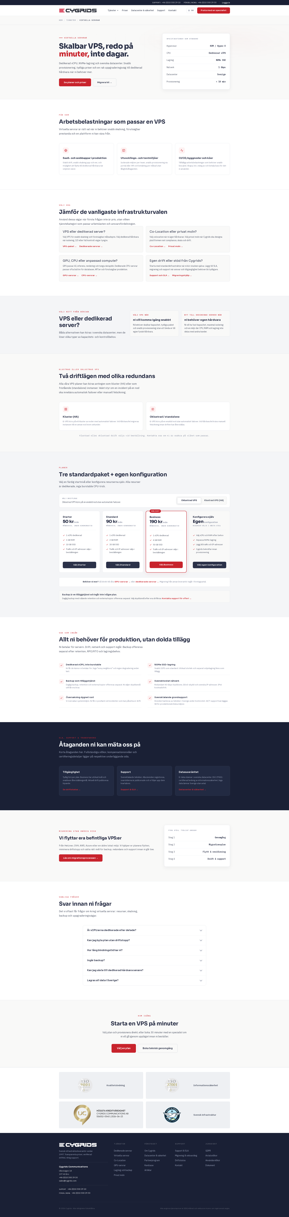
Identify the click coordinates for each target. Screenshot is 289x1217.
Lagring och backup (123, 1170)
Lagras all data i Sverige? (102, 980)
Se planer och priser (75, 82)
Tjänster (112, 10)
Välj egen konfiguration (209, 565)
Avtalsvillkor (211, 1155)
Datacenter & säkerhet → (192, 789)
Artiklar (148, 1170)
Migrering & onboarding (186, 1155)
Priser (125, 10)
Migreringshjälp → (182, 275)
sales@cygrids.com (67, 1181)
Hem (61, 20)
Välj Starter (79, 565)
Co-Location (120, 1160)
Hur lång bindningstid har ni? (105, 950)
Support (161, 10)
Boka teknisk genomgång (158, 1048)
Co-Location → (158, 246)
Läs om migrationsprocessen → (80, 858)
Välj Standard (122, 565)
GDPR (208, 1150)
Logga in (226, 2)
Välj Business (166, 564)
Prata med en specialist (213, 10)
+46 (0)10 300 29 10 (166, 2)
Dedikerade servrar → (91, 246)
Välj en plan (124, 1048)
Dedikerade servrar (123, 1150)
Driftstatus (180, 1160)
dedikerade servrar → (147, 581)
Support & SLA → (129, 789)
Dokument (210, 1165)
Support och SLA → (159, 275)
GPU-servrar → (71, 275)
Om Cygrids (149, 1150)
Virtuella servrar (121, 1155)
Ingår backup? (96, 960)
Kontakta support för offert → (176, 598)
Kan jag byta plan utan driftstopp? (108, 940)
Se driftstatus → (72, 789)
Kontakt (172, 10)
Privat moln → (175, 246)
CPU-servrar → (89, 275)
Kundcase (149, 1165)
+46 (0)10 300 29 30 (200, 2)
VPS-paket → (70, 246)
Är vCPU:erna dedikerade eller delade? (111, 930)
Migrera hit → (104, 82)
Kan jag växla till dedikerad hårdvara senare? (115, 970)
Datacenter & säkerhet (142, 10)
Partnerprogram (152, 1160)
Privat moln (119, 1175)
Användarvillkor (212, 1160)
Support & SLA (182, 1150)
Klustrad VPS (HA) (214, 500)
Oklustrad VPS (189, 500)
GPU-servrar (120, 1165)
